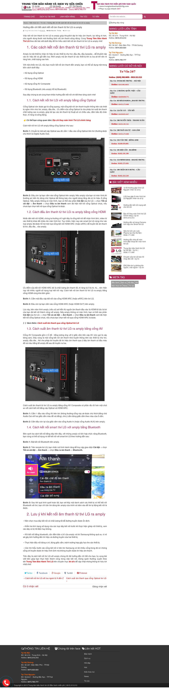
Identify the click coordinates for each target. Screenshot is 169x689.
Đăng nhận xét (100, 586)
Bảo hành (115, 282)
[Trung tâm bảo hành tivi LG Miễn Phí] (113, 5)
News (125, 285)
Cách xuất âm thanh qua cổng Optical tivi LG (58, 323)
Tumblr (70, 573)
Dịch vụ (123, 282)
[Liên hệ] (6, 682)
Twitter (29, 573)
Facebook (43, 573)
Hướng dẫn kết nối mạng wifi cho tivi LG (134, 206)
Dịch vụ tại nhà (47, 16)
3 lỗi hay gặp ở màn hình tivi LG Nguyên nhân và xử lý (134, 197)
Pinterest (83, 573)
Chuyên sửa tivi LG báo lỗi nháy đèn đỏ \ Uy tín (133, 258)
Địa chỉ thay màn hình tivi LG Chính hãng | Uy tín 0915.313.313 (134, 215)
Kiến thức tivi (34, 23)
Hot (136, 282)
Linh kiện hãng (67, 16)
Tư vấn (95, 16)
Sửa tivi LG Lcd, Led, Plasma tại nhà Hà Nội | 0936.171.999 (132, 233)
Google (57, 573)
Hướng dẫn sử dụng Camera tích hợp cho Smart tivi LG (134, 223)
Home (26, 23)
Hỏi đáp (131, 282)
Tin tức (83, 16)
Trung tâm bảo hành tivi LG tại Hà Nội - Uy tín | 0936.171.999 (134, 250)
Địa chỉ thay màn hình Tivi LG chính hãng (71, 120)
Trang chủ (29, 16)
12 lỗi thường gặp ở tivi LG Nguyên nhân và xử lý (133, 188)
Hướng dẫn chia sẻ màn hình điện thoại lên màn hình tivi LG (134, 241)
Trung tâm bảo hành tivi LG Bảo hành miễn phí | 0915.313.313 (52, 685)
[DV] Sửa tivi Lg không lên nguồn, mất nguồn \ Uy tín (133, 266)
